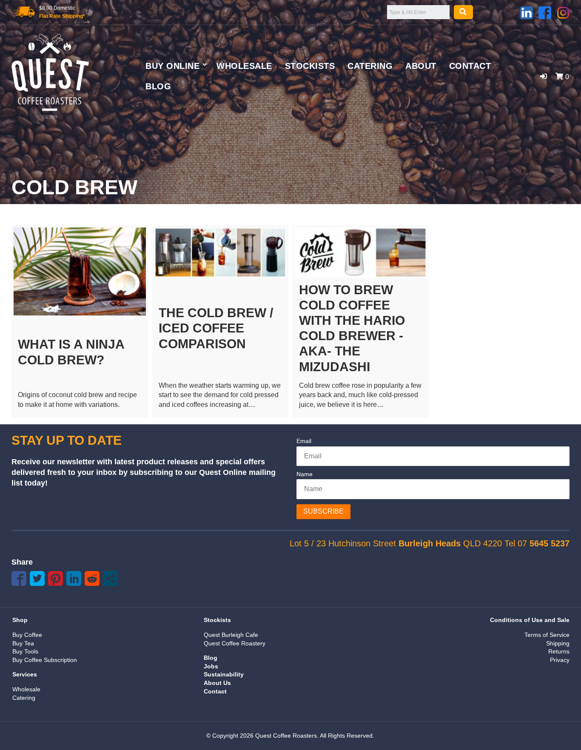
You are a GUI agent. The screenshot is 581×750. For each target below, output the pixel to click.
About (420, 66)
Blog (158, 86)
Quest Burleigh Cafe (231, 634)
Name (304, 474)
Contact (470, 66)
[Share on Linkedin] (73, 578)
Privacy (560, 659)
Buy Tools (25, 651)
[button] (543, 76)
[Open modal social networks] (110, 578)
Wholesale (244, 66)
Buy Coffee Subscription (44, 659)
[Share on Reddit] (92, 578)
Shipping (558, 643)
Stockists (310, 66)
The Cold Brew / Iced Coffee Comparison (216, 328)
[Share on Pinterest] (55, 578)
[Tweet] (37, 578)
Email (303, 441)
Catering (370, 66)
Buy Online (172, 66)
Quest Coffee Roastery (234, 643)
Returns (559, 651)
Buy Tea (23, 643)
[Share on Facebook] (18, 578)
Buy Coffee (27, 634)
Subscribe (323, 511)
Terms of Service (547, 634)
